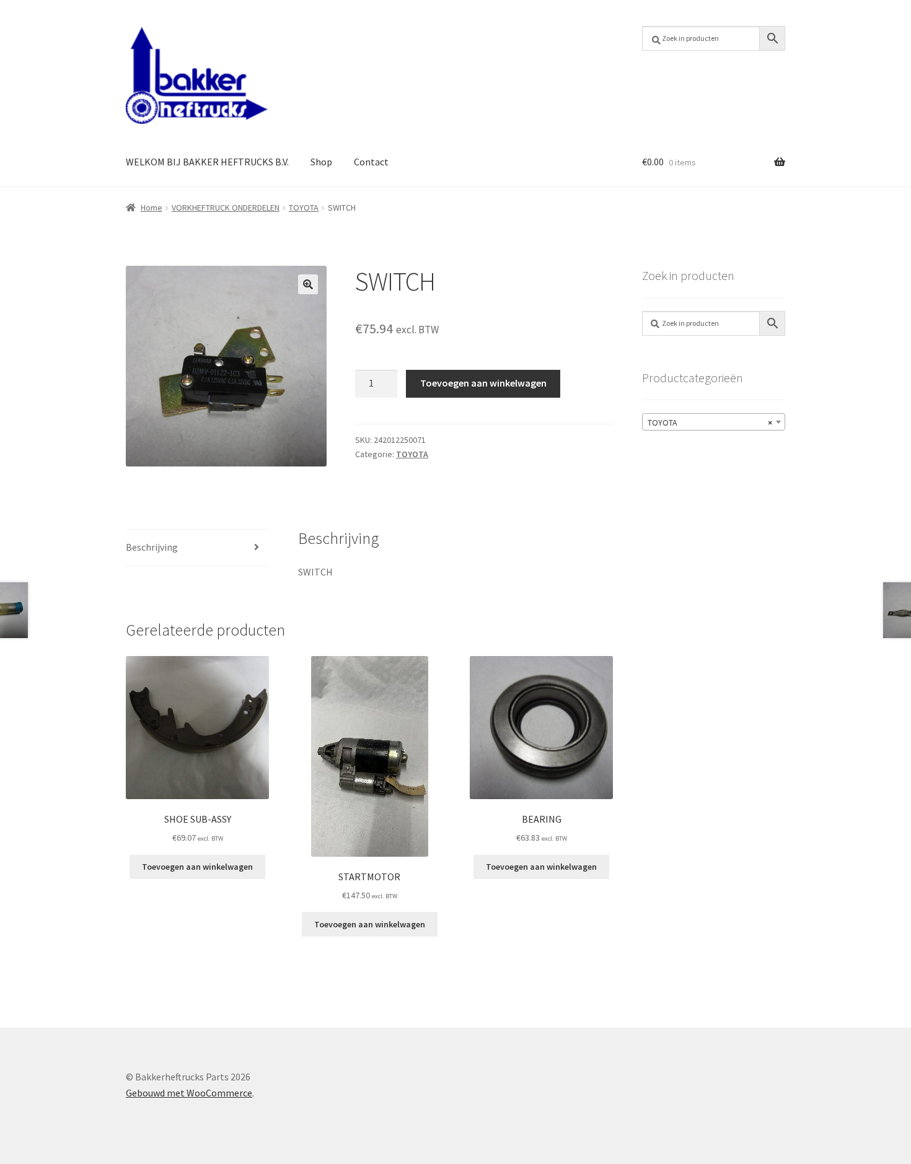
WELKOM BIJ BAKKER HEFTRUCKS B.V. (207, 161)
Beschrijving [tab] (152, 547)
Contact (371, 161)
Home (151, 207)
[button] (308, 284)
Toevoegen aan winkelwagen (483, 383)
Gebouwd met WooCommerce (189, 1093)
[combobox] (713, 422)
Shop (321, 161)
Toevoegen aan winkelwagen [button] (197, 866)
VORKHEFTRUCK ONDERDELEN (225, 207)
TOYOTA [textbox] (710, 422)
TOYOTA (304, 207)
